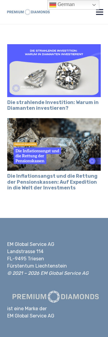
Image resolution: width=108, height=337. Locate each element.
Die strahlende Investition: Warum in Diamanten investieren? (53, 105)
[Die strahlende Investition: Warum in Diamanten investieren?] (54, 47)
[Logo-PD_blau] (27, 12)
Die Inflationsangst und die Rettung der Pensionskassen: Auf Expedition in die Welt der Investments (52, 181)
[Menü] (99, 12)
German (65, 4)
